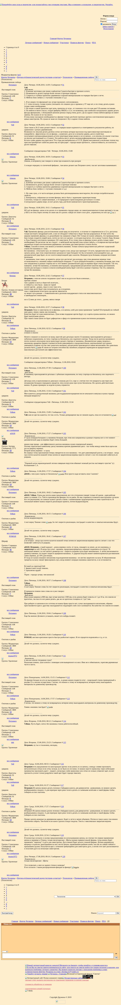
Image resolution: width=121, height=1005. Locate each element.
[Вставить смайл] (115, 951)
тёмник (13, 157)
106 (64, 514)
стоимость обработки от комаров (38, 984)
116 (62, 764)
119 (62, 835)
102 (64, 412)
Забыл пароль (108, 27)
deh (12, 742)
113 (68, 699)
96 (63, 229)
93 (63, 157)
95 (63, 208)
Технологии (67, 77)
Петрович (13, 85)
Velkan (12, 328)
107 (64, 536)
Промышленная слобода (84, 77)
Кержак (13, 276)
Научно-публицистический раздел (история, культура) (39, 77)
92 (63, 125)
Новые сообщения (51, 43)
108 (64, 580)
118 (62, 807)
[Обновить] (113, 951)
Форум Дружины (64, 38)
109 (64, 613)
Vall (12, 125)
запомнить (107, 24)
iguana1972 (12, 656)
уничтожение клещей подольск (37, 989)
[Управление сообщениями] (118, 951)
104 (64, 471)
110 (64, 635)
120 (63, 857)
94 (63, 178)
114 (64, 721)
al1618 (12, 433)
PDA (94, 43)
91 (63, 85)
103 (64, 433)
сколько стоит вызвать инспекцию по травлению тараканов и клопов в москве (57, 980)
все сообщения (13, 122)
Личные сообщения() (33, 43)
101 (64, 391)
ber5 (19, 75)
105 (64, 492)
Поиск (88, 43)
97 (63, 276)
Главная (53, 38)
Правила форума (77, 43)
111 (64, 656)
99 (64, 328)
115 (64, 742)
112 (68, 677)
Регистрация (108, 29)
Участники (64, 43)
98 (63, 307)
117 (62, 785)
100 (64, 368)
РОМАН (12, 536)
